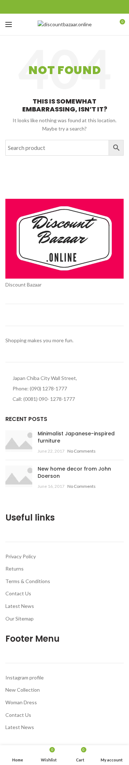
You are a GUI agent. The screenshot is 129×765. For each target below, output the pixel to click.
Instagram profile (24, 677)
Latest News (19, 606)
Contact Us (18, 593)
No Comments (81, 451)
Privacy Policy (20, 556)
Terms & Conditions (27, 581)
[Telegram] (81, 7)
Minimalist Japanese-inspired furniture (76, 437)
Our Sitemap (19, 618)
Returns (14, 568)
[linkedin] (73, 7)
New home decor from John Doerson (74, 472)
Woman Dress (21, 702)
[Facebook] (48, 7)
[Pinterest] (65, 7)
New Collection (22, 690)
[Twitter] (56, 7)
